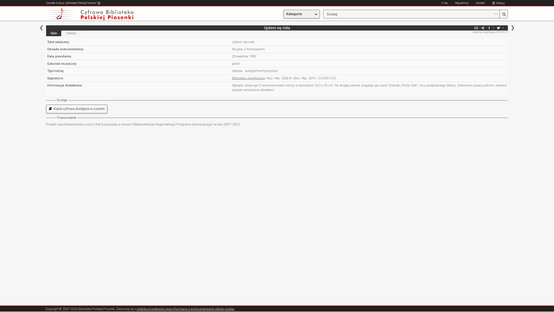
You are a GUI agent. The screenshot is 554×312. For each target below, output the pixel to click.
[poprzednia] (41, 27)
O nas (444, 3)
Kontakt (480, 3)
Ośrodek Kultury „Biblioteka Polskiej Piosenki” (71, 3)
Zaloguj (500, 3)
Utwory (71, 33)
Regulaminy (462, 3)
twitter (498, 27)
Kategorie (294, 14)
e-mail (476, 27)
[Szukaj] (503, 15)
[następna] (512, 27)
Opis (53, 33)
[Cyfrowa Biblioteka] (115, 14)
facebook (489, 27)
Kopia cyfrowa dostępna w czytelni (78, 109)
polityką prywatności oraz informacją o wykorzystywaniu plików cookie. (186, 309)
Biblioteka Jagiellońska (248, 78)
